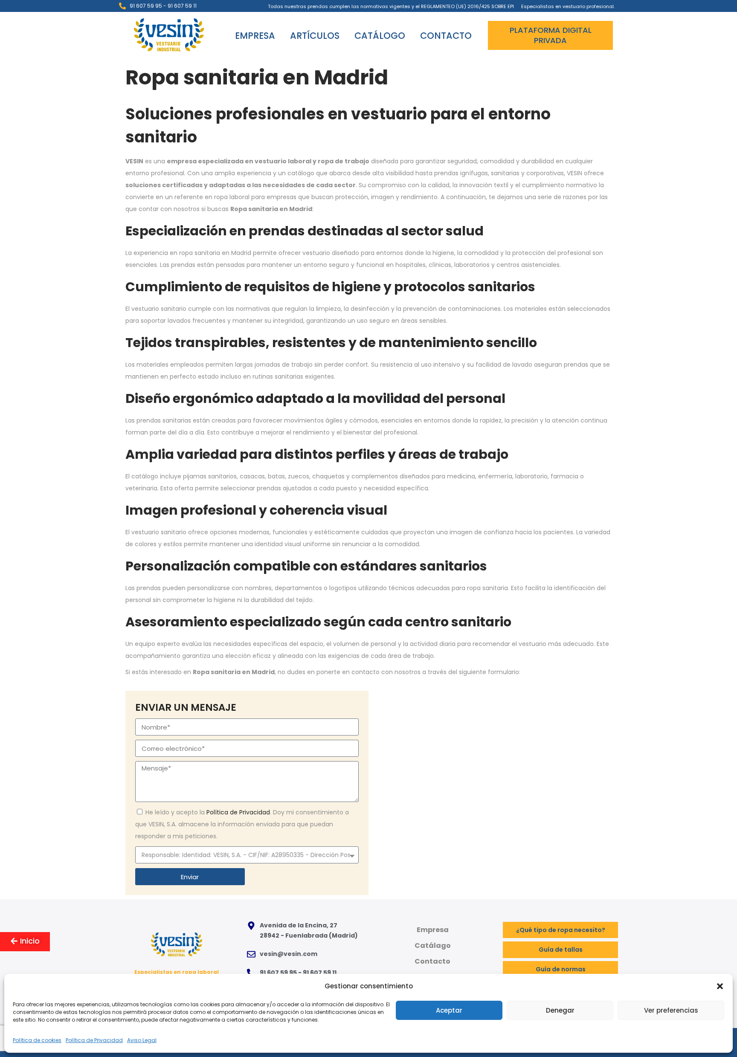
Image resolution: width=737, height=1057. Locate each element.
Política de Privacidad (94, 1040)
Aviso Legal (142, 1040)
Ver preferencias (671, 1010)
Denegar (560, 1010)
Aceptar (449, 1010)
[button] (720, 986)
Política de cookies (37, 1040)
